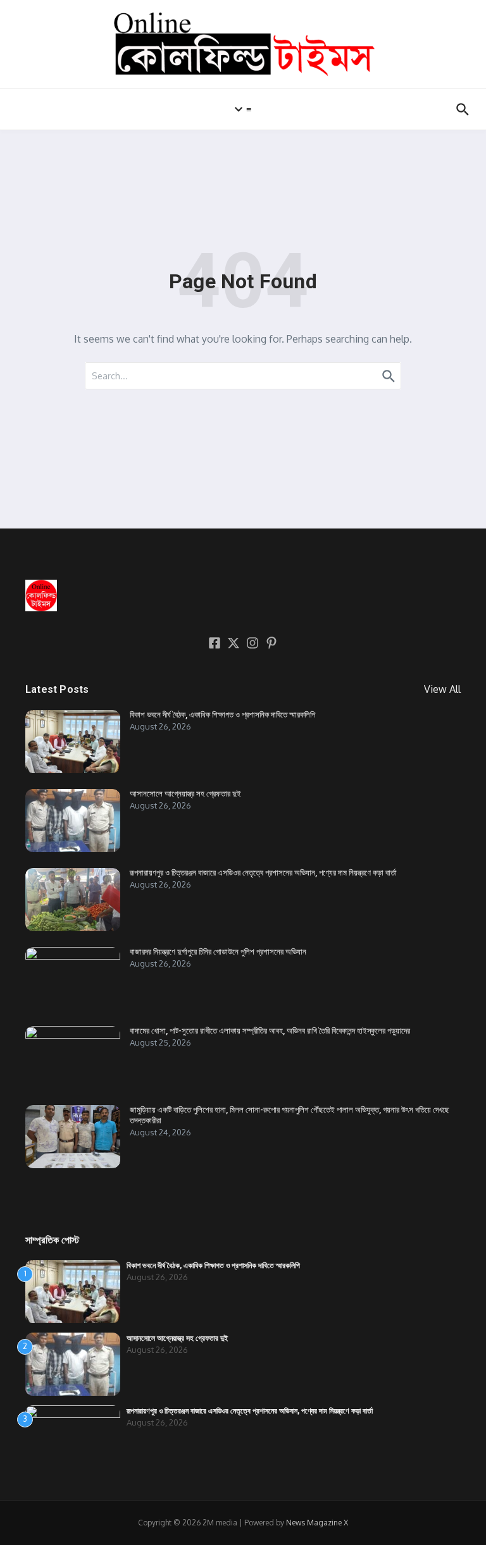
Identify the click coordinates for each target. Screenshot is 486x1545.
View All (442, 689)
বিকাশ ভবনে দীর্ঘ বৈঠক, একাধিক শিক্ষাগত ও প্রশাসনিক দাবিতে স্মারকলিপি (222, 714)
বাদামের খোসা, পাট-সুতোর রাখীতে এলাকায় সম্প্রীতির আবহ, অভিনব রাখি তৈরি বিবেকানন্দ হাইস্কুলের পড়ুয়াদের (270, 1030)
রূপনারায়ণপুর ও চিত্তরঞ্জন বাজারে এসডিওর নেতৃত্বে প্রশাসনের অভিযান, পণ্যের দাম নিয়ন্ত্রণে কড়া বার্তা (263, 872)
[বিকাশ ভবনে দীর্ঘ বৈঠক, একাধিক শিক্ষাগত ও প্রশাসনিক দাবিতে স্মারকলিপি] (72, 741)
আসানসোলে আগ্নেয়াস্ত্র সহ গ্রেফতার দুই (185, 793)
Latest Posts (57, 689)
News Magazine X (317, 1522)
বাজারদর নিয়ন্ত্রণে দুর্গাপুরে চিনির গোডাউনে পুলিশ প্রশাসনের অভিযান (218, 951)
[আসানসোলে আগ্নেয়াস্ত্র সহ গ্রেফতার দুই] (72, 820)
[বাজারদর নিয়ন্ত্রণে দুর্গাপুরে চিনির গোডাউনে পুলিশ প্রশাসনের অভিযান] (72, 978)
